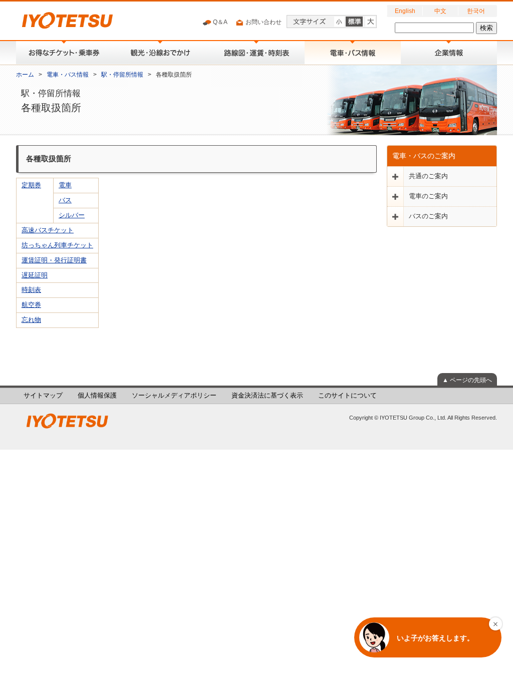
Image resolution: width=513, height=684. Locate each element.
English (405, 11)
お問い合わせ (263, 22)
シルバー (72, 215)
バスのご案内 (428, 216)
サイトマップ (43, 395)
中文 (440, 11)
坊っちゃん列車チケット (57, 245)
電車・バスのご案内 (423, 156)
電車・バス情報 (68, 74)
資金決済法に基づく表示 (267, 395)
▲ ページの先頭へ (467, 380)
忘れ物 (31, 319)
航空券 (31, 304)
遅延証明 (35, 275)
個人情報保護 (97, 395)
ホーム (25, 74)
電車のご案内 (428, 196)
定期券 (31, 185)
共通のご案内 (428, 176)
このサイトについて (347, 395)
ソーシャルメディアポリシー (174, 395)
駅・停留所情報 (122, 74)
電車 (65, 185)
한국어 (476, 11)
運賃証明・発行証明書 (54, 260)
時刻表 (31, 289)
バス (65, 200)
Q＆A (219, 22)
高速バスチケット (48, 230)
